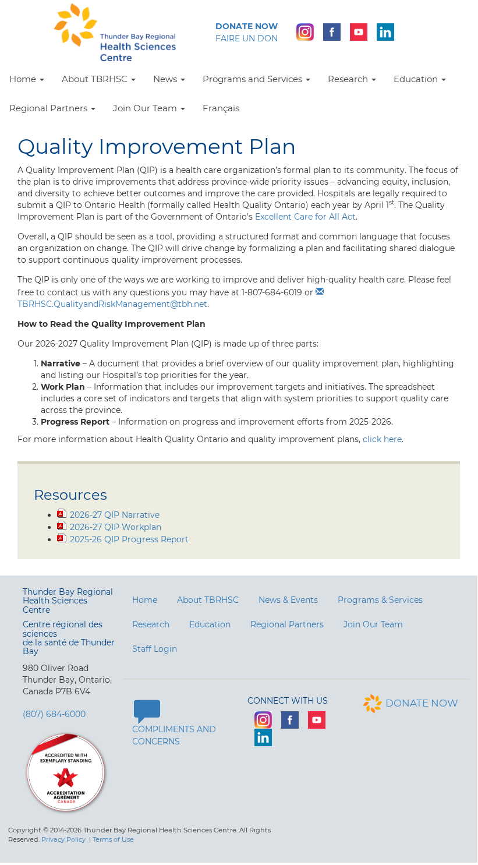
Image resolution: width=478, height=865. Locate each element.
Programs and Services (253, 78)
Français (221, 108)
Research (349, 78)
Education (417, 78)
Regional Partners (49, 108)
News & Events (288, 600)
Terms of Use (113, 839)
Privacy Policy (63, 839)
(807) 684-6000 (54, 714)
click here (382, 439)
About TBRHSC (96, 78)
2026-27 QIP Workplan (115, 527)
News (166, 78)
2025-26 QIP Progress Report (129, 539)
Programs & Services (380, 600)
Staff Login (154, 649)
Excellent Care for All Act (305, 216)
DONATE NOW (421, 703)
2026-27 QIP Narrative (115, 515)
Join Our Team (146, 108)
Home (23, 78)
